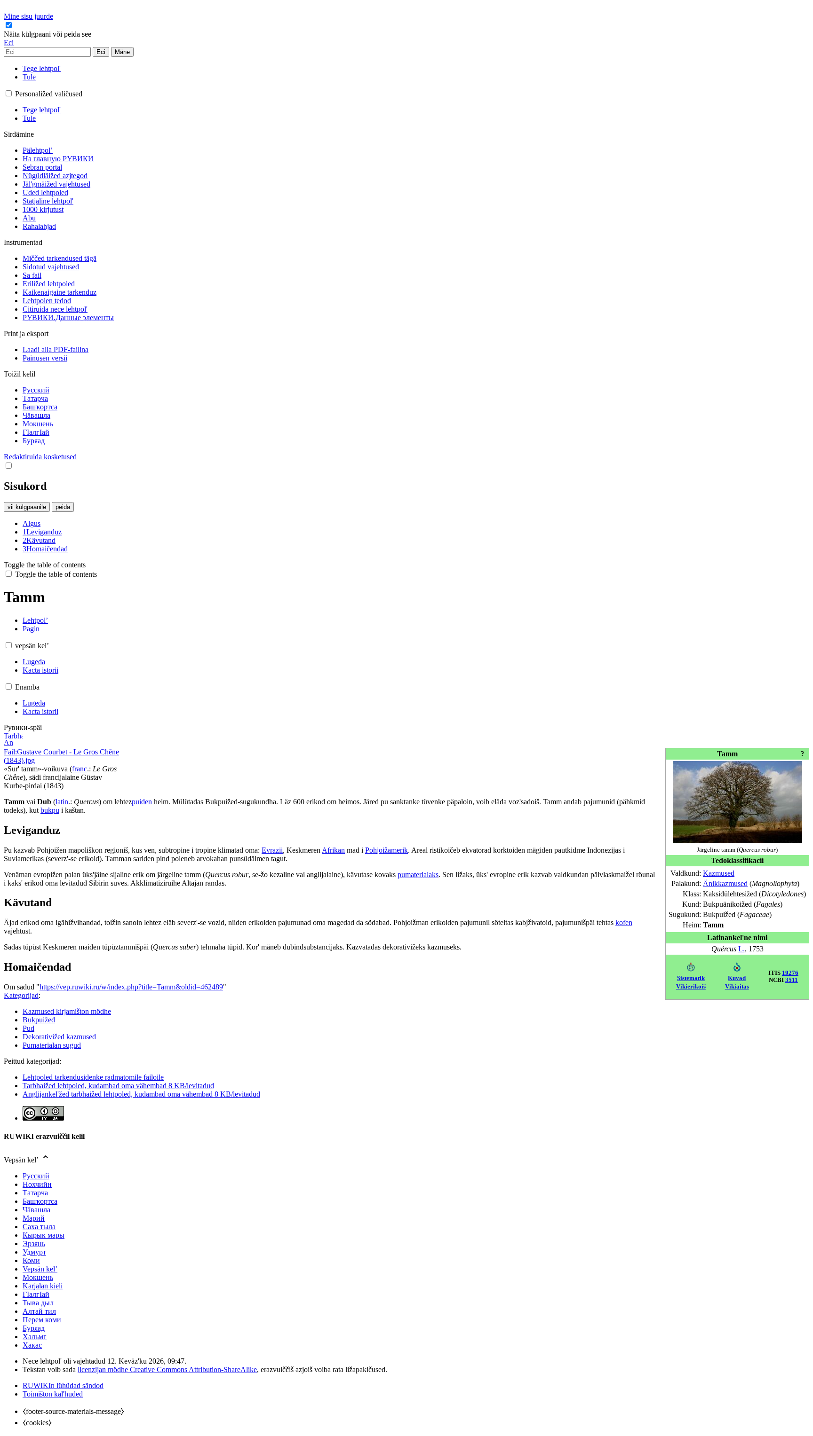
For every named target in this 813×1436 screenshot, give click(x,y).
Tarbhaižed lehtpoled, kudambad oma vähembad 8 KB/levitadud (118, 1086)
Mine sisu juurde (28, 16)
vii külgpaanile (27, 506)
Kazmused (718, 873)
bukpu (49, 810)
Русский (36, 1176)
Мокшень (38, 1277)
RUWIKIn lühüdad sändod (63, 1385)
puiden (142, 802)
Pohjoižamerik (386, 850)
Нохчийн (37, 1184)
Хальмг (35, 1337)
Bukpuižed (39, 1020)
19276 (790, 973)
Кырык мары (43, 1235)
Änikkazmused (725, 883)
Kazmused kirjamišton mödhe (67, 1011)
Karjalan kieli (43, 1286)
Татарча (35, 1193)
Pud (28, 1028)
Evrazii (272, 850)
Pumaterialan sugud (52, 1045)
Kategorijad (21, 995)
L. (741, 949)
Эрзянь (34, 1244)
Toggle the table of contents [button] (45, 565)
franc (79, 769)
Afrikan (333, 850)
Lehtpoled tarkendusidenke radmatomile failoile (93, 1077)
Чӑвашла (36, 1210)
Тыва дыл (38, 1303)
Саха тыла (39, 1227)
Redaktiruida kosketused (40, 457)
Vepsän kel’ (40, 1269)
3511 (791, 980)
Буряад (34, 1328)
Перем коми (42, 1320)
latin (62, 802)
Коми (31, 1260)
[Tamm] (737, 841)
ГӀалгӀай (36, 1294)
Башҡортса (40, 1201)
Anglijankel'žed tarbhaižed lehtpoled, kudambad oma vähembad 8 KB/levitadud (141, 1094)
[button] (48, 34)
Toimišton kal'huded (53, 1394)
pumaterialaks (418, 875)
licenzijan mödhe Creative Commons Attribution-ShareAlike (167, 1369)
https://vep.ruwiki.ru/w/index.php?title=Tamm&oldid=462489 (131, 987)
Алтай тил (39, 1311)
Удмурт (34, 1252)
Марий (34, 1218)
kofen (623, 922)
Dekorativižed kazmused (59, 1037)
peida (63, 506)
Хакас (32, 1345)
